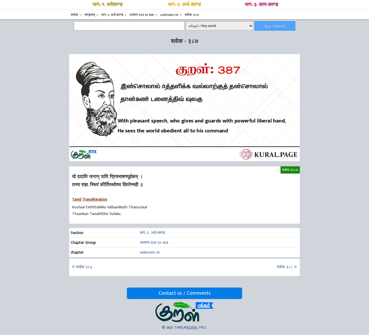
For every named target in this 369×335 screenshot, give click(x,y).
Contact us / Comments (185, 293)
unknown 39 (150, 252)
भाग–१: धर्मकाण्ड (108, 4)
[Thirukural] (184, 320)
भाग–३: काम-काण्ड (261, 4)
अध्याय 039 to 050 (154, 242)
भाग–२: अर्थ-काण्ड (184, 4)
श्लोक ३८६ (84, 267)
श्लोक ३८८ (285, 267)
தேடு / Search (275, 26)
